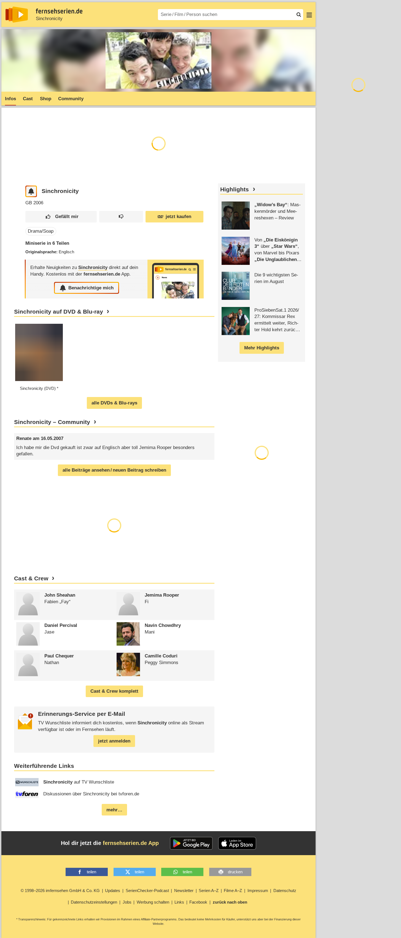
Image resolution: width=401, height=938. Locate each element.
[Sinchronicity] (175, 279)
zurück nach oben (230, 902)
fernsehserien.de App (131, 843)
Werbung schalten (153, 902)
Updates (112, 890)
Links (179, 902)
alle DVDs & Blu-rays (114, 403)
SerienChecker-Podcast (147, 890)
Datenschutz (284, 890)
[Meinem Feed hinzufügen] (31, 191)
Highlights (234, 189)
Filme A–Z (233, 890)
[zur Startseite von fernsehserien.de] (17, 15)
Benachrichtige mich (91, 287)
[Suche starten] (299, 14)
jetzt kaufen (178, 216)
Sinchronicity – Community (52, 422)
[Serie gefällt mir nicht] (121, 217)
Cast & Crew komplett (114, 691)
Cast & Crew (31, 578)
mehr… (114, 809)
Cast (28, 98)
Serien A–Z (209, 890)
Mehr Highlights (261, 347)
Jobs (127, 902)
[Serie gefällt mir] (61, 217)
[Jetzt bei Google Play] (191, 843)
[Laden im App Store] (237, 843)
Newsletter (183, 890)
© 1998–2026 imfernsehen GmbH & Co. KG (60, 890)
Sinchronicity (49, 18)
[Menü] (309, 14)
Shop (45, 98)
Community (71, 98)
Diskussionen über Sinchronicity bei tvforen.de (91, 793)
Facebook (198, 902)
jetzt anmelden (114, 741)
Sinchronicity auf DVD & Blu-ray (58, 311)
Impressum (257, 890)
